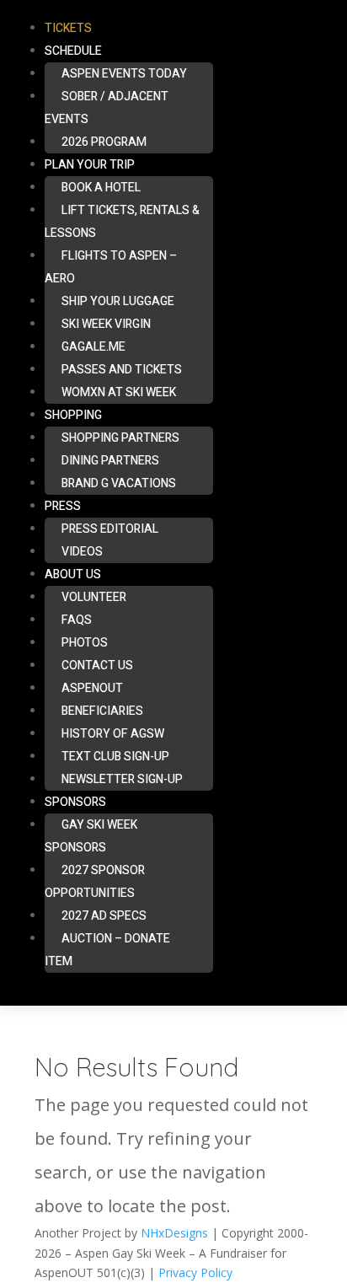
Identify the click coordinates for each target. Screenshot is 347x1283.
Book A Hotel (101, 187)
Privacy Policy (195, 1272)
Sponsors (75, 802)
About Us (73, 574)
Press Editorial (109, 529)
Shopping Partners (120, 438)
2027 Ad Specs (104, 916)
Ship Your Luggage (117, 301)
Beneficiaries (102, 711)
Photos (84, 643)
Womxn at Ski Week (118, 392)
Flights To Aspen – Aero (111, 267)
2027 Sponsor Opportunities (95, 882)
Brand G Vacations (118, 483)
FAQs (76, 620)
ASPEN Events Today (124, 74)
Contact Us (97, 665)
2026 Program (104, 142)
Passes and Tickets (121, 369)
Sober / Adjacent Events (106, 108)
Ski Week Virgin (106, 324)
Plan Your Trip (90, 165)
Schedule (73, 51)
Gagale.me (93, 347)
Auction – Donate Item (107, 950)
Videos (82, 552)
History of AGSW (112, 734)
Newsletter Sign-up (122, 779)
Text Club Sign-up (115, 756)
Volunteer (93, 597)
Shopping (73, 415)
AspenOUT (92, 688)
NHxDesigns (174, 1233)
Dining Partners (110, 461)
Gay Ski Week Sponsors (91, 836)
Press (63, 506)
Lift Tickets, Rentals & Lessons (122, 221)
